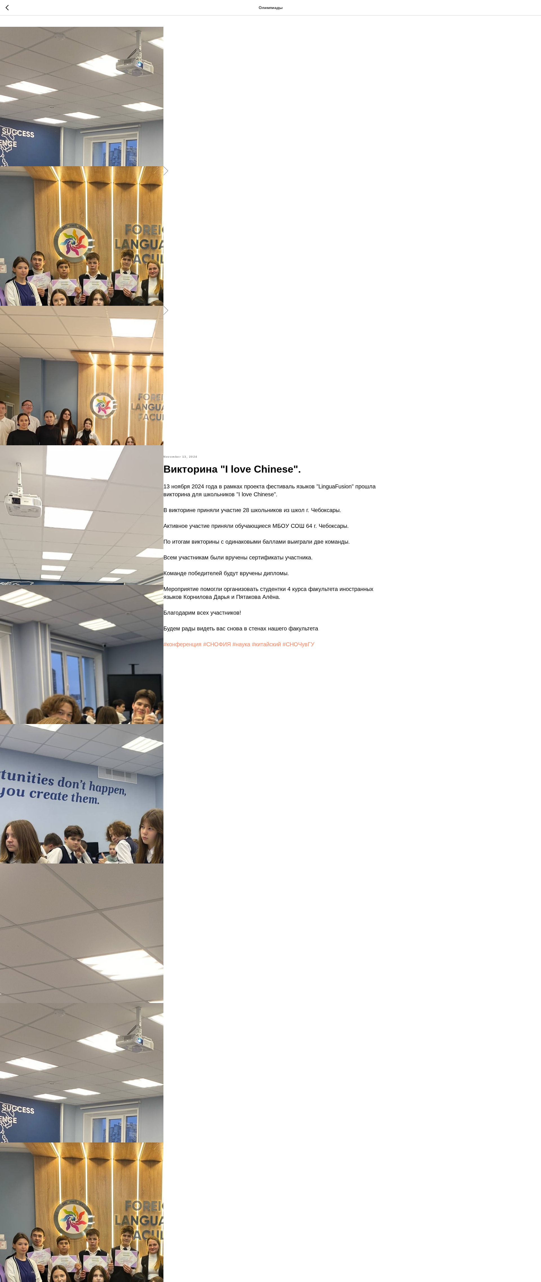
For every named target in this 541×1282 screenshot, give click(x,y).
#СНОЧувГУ (298, 644)
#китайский (266, 644)
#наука (241, 644)
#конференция (182, 644)
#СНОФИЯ (217, 644)
